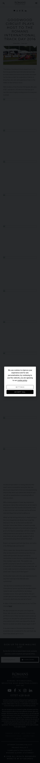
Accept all (20, 392)
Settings (20, 387)
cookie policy (22, 380)
